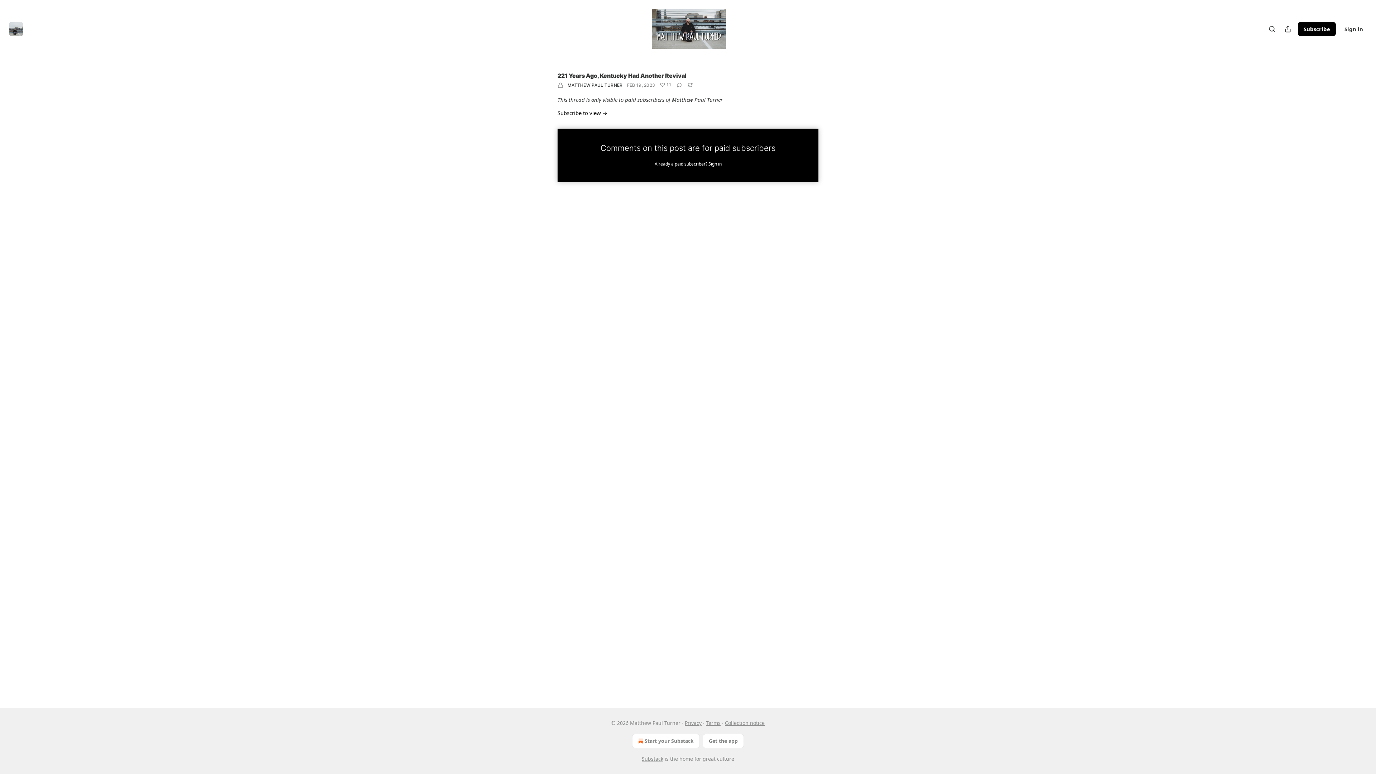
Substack (652, 758)
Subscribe (1317, 29)
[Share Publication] (1288, 29)
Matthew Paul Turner (595, 85)
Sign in (1353, 29)
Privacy (693, 723)
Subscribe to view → (582, 112)
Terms (713, 723)
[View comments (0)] (679, 85)
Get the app (723, 740)
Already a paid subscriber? (688, 164)
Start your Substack (669, 740)
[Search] (1272, 29)
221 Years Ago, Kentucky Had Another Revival (622, 75)
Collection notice (745, 723)
